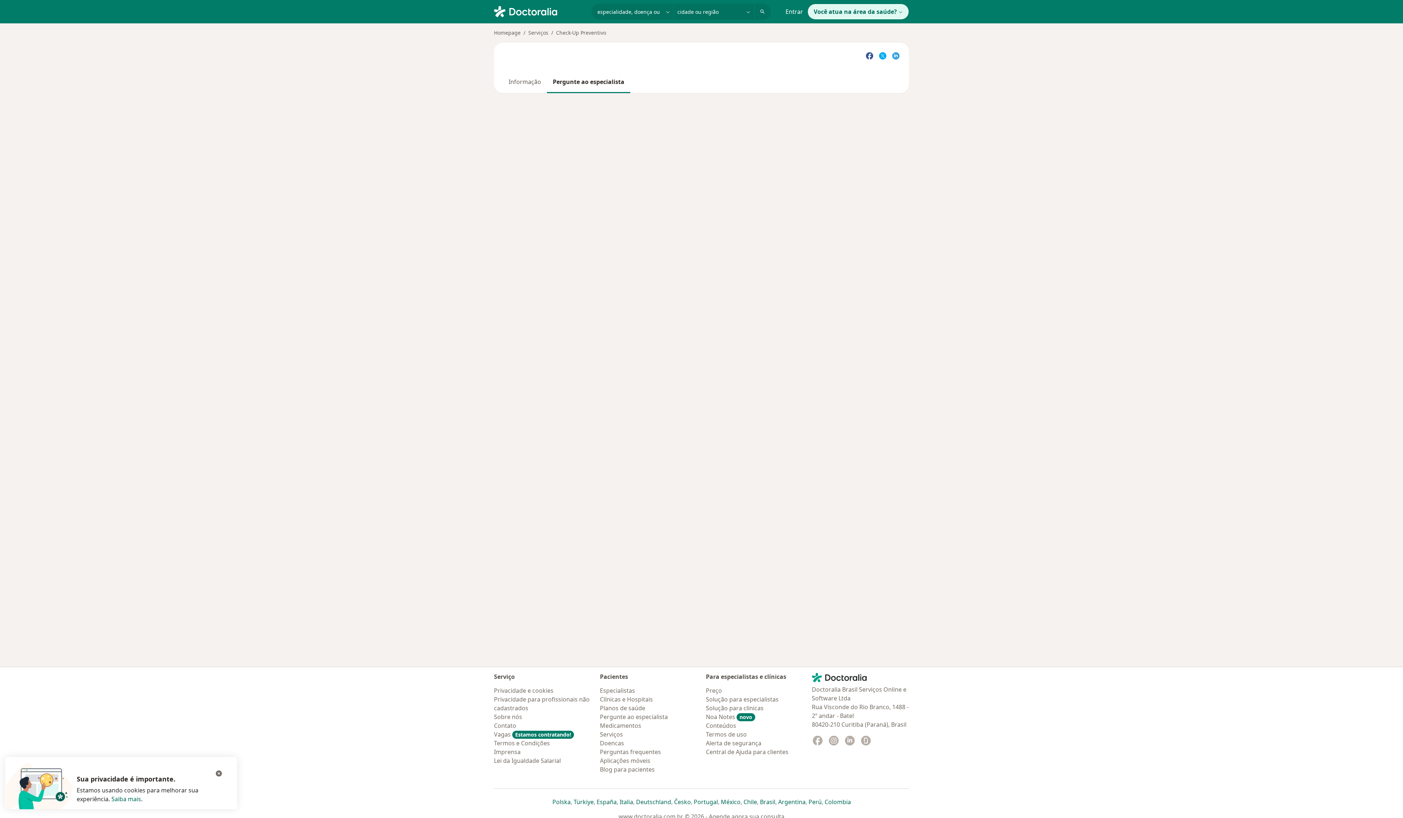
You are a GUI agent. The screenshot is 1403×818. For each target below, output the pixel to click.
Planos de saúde (622, 708)
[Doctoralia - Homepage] (540, 11)
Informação (525, 82)
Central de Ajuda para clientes (747, 752)
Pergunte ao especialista (588, 82)
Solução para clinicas (735, 708)
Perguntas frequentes (630, 752)
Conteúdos (721, 726)
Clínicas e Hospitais (626, 699)
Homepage (507, 32)
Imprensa (507, 752)
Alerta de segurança (733, 743)
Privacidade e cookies (524, 691)
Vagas (532, 734)
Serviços (538, 32)
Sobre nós (508, 717)
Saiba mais (126, 799)
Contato (505, 726)
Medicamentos (620, 726)
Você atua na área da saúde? (855, 12)
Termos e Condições (522, 743)
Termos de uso (726, 734)
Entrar (794, 12)
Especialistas (617, 691)
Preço (714, 691)
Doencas (612, 743)
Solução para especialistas (742, 699)
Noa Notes (729, 717)
